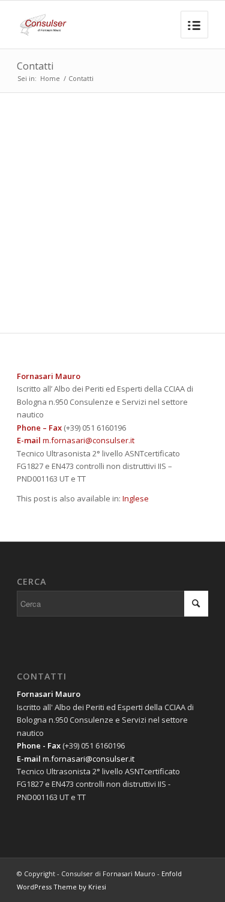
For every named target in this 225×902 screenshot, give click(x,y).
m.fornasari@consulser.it (88, 440)
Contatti (35, 66)
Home (50, 78)
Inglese (135, 498)
